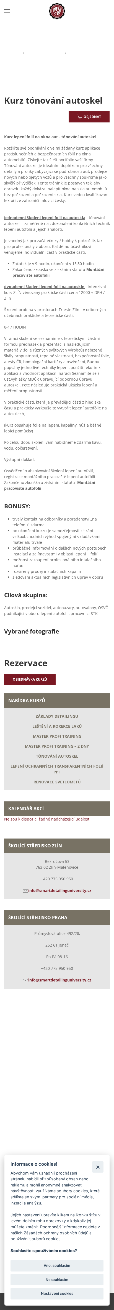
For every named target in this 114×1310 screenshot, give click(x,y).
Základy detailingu (57, 716)
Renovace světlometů (57, 782)
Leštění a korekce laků (57, 726)
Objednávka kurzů (30, 679)
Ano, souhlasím (57, 1265)
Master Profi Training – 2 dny (57, 746)
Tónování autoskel (57, 756)
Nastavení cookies (57, 1293)
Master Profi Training (57, 736)
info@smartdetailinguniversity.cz (59, 890)
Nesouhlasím (57, 1279)
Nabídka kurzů (44, 53)
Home (10, 53)
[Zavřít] (97, 1167)
